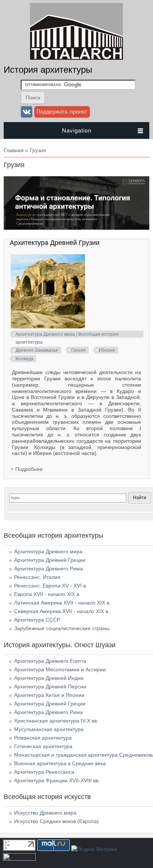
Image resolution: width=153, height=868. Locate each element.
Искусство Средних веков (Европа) (56, 821)
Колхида (24, 358)
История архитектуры (48, 69)
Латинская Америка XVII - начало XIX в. (62, 603)
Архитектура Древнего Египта (50, 661)
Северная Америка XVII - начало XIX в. (62, 611)
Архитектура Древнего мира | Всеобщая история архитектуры (67, 335)
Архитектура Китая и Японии (49, 695)
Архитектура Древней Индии (49, 678)
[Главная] (76, 58)
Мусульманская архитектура (49, 729)
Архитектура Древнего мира (48, 551)
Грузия (78, 350)
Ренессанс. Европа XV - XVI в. (50, 586)
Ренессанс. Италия (37, 577)
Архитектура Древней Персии (50, 687)
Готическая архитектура (43, 746)
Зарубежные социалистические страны (62, 628)
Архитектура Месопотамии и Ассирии (60, 669)
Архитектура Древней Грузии (55, 242)
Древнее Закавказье (37, 350)
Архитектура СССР (37, 620)
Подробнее (29, 469)
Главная (14, 150)
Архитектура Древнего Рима (48, 568)
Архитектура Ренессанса (44, 772)
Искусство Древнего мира (45, 813)
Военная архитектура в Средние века (60, 763)
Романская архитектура (43, 738)
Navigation (76, 130)
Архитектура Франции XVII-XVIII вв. (57, 780)
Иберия (107, 350)
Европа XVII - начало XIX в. (47, 594)
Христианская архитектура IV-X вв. (56, 721)
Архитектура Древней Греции (49, 560)
